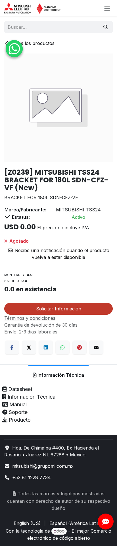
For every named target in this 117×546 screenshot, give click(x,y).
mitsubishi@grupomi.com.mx (43, 466)
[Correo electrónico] (96, 347)
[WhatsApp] (62, 347)
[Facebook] (12, 347)
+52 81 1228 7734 (31, 477)
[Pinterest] (79, 347)
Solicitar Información (58, 309)
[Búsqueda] (106, 27)
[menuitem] (27, 523)
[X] (29, 347)
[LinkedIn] (46, 347)
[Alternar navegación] (107, 8)
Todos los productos (32, 43)
